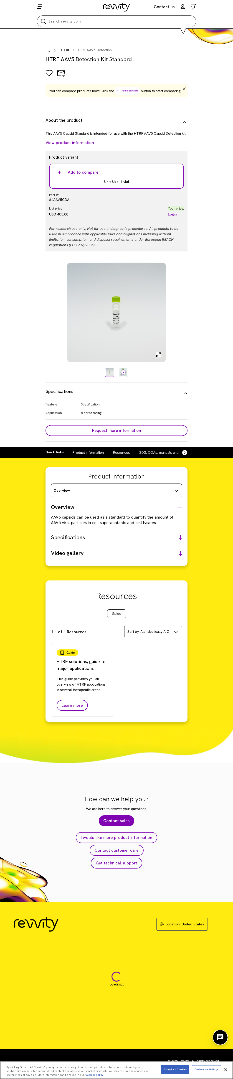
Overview (61, 490)
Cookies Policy (94, 1074)
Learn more (72, 705)
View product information (70, 142)
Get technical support (116, 863)
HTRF (65, 50)
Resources (121, 452)
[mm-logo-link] (116, 7)
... (49, 50)
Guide (116, 613)
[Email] (61, 76)
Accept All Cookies (175, 1069)
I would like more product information (116, 837)
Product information (88, 452)
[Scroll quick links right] (182, 452)
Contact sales (116, 820)
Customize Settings (206, 1069)
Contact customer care (117, 850)
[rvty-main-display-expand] (158, 354)
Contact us (164, 6)
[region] (116, 1070)
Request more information (116, 430)
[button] (182, 7)
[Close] (226, 1070)
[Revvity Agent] (220, 1037)
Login (172, 214)
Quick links (55, 452)
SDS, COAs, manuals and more (163, 452)
